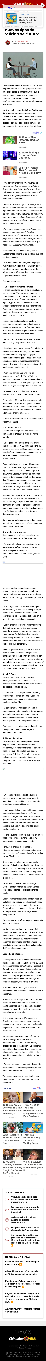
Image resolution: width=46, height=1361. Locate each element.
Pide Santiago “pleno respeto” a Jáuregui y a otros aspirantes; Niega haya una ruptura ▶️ (22, 1284)
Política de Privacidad (30, 1346)
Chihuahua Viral (22, 42)
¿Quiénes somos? (14, 1346)
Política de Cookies (23, 1348)
